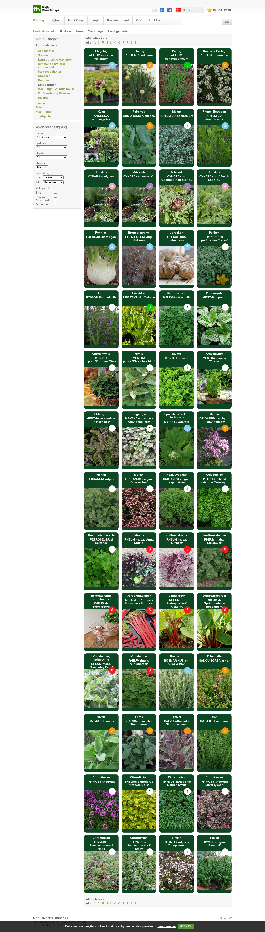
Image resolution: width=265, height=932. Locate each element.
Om (138, 20)
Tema (79, 31)
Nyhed (56, 20)
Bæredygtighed (118, 20)
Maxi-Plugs (96, 31)
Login (95, 20)
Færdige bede (118, 31)
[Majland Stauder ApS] (46, 11)
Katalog (38, 20)
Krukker (65, 31)
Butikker (154, 20)
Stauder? (226, 918)
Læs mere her (167, 926)
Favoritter (222, 10)
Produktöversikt (44, 31)
